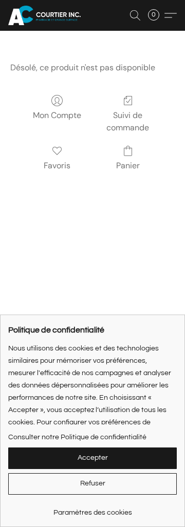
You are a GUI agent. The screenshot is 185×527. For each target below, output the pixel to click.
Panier (128, 165)
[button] (46, 15)
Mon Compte (57, 115)
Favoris (57, 165)
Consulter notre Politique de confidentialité (77, 437)
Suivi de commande (127, 121)
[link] (92, 509)
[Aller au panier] (156, 15)
